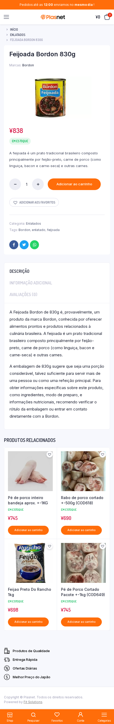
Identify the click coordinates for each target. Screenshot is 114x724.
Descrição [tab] (19, 271)
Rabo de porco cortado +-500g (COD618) (82, 500)
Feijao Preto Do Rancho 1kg (29, 592)
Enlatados (17, 35)
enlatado (38, 230)
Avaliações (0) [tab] (23, 294)
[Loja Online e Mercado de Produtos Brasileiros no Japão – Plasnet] (53, 16)
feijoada (53, 230)
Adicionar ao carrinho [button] (28, 530)
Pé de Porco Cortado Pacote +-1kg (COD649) (83, 592)
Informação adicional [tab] (31, 282)
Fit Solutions (33, 702)
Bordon (24, 230)
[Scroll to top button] (105, 703)
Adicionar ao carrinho (74, 184)
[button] (34, 202)
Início (14, 29)
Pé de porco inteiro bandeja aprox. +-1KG (28, 500)
